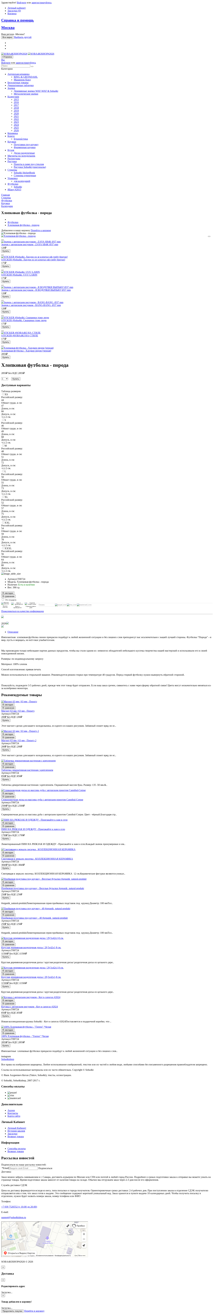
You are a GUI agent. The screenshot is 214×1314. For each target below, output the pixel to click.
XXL (7, 522)
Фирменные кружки (25, 147)
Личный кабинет (17, 8)
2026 (16, 130)
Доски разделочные (24, 153)
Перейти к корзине (41, 230)
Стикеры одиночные (25, 175)
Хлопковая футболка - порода (23, 225)
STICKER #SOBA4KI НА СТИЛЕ (19, 335)
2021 (16, 116)
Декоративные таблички (21, 85)
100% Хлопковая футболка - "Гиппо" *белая (25, 1036)
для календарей (22, 181)
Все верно (7, 37)
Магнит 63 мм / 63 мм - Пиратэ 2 (18, 740)
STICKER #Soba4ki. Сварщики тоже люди (24, 320)
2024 (16, 124)
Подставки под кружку (26, 144)
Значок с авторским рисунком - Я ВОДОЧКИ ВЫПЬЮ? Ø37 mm (36, 290)
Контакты (13, 1113)
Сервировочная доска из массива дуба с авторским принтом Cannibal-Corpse (42, 799)
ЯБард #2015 (14, 189)
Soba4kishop (7, 1059)
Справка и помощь (17, 20)
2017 (16, 105)
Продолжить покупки (12, 1311)
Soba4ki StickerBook (24, 172)
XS (6, 394)
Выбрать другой (22, 37)
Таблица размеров (11, 391)
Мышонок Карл (22, 79)
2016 (16, 102)
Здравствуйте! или (26, 2)
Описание (13, 632)
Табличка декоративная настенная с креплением (27, 770)
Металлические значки (26, 93)
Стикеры (12, 170)
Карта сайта (14, 1116)
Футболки (13, 184)
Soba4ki (18, 186)
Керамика (13, 133)
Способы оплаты (17, 1148)
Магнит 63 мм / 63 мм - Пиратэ (17, 711)
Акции (11, 1110)
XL (6, 497)
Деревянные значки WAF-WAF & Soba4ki (36, 91)
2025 (16, 127)
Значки (11, 88)
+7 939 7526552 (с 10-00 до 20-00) (19, 1206)
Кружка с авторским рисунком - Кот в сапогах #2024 (29, 1006)
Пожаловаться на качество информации (22, 611)
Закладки (12, 1133)
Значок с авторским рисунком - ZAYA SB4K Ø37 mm (29, 244)
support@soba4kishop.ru (13, 1217)
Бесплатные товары (18, 82)
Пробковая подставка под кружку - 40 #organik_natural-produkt (34, 918)
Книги (11, 136)
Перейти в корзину (34, 1311)
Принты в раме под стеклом (29, 164)
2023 (16, 122)
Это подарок (10, 600)
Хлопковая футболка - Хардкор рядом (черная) (26, 350)
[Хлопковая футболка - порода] (18, 236)
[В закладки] (209, 236)
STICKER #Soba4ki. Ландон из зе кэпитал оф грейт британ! (33, 259)
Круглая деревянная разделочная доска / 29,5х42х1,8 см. (31, 947)
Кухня (11, 150)
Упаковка (13, 178)
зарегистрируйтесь (41, 2)
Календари (13, 96)
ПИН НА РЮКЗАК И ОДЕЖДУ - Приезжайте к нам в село (33, 829)
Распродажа (14, 158)
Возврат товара (16, 1136)
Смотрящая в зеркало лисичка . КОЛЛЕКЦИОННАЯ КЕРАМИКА (37, 858)
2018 (16, 108)
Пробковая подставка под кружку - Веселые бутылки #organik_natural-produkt (42, 888)
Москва (8, 28)
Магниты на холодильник (21, 155)
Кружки (12, 141)
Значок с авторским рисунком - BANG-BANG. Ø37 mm (31, 305)
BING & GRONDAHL (26, 77)
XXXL (8, 548)
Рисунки (12, 161)
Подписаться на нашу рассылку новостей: (23, 1164)
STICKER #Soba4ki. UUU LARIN (19, 275)
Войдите (21, 2)
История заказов (16, 1131)
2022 (16, 119)
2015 (16, 99)
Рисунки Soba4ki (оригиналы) (30, 167)
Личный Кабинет (17, 1128)
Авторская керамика (18, 74)
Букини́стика (21, 139)
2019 (16, 110)
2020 (16, 113)
